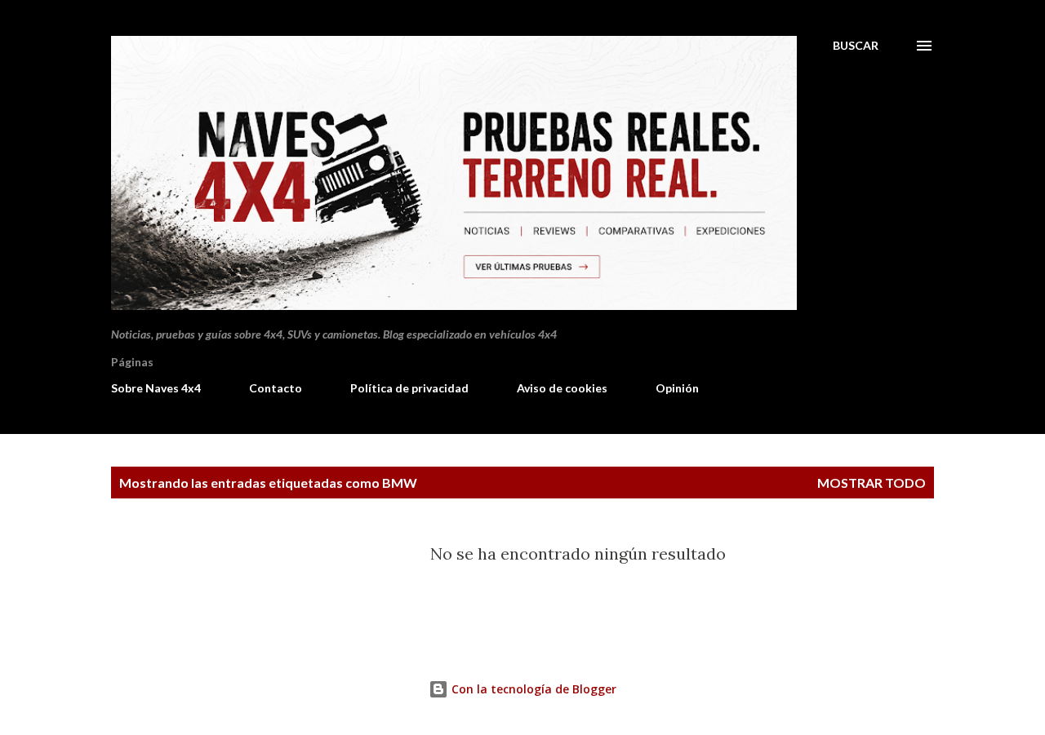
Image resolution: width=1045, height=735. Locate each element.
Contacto (275, 388)
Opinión (677, 388)
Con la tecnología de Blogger (532, 689)
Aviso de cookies (562, 388)
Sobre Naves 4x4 (156, 388)
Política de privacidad (409, 388)
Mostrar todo (871, 482)
